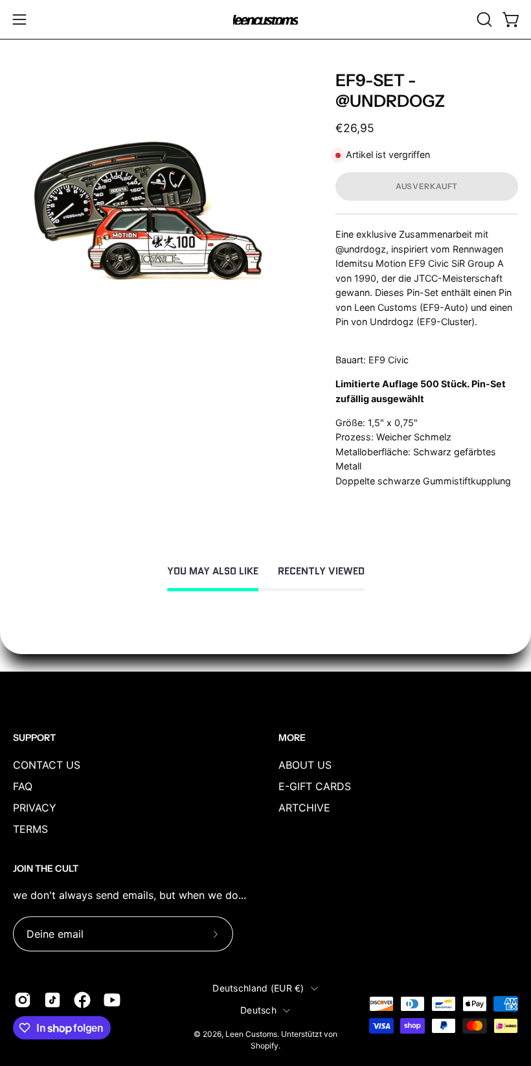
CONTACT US (46, 764)
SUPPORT (34, 737)
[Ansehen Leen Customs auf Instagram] (22, 1000)
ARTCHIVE (304, 807)
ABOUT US (305, 764)
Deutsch (258, 1009)
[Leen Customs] (265, 20)
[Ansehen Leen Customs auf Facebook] (82, 1000)
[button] (483, 19)
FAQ (22, 786)
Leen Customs (251, 1034)
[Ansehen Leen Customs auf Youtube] (112, 1000)
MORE (292, 737)
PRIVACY (34, 807)
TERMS (30, 828)
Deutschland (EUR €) (258, 987)
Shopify (264, 1045)
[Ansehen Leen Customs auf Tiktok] (52, 1000)
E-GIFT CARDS (314, 786)
